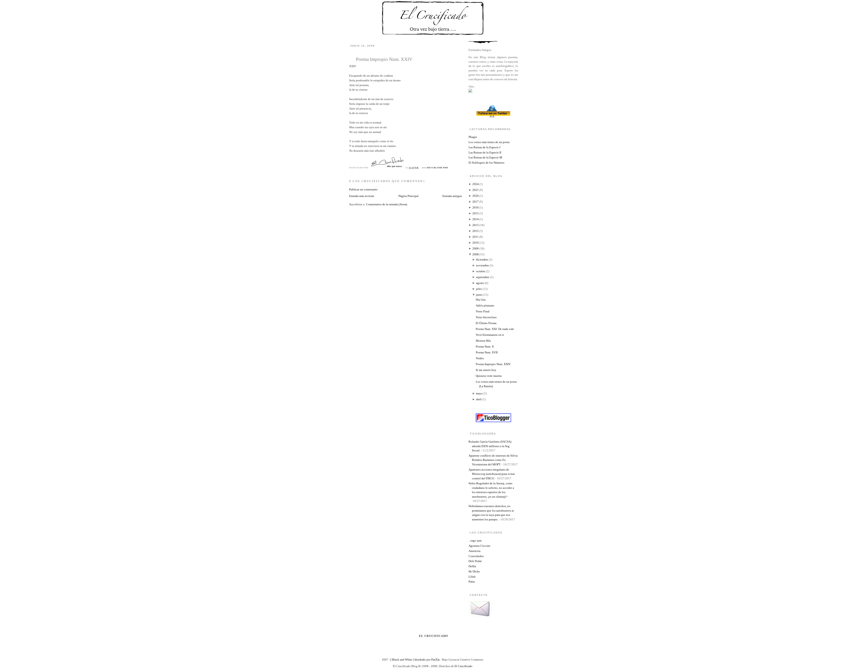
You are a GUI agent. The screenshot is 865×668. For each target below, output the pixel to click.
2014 (475, 219)
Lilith (472, 576)
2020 (475, 195)
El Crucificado (463, 666)
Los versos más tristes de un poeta (489, 142)
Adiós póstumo (485, 305)
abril (479, 399)
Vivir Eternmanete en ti (490, 334)
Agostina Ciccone (479, 545)
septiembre (482, 277)
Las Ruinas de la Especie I (484, 147)
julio (479, 289)
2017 (475, 201)
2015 (475, 213)
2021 (475, 190)
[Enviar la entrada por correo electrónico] (449, 167)
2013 (475, 225)
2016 (475, 207)
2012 (475, 231)
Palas (472, 581)
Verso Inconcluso (486, 317)
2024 (475, 184)
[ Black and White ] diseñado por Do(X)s (415, 659)
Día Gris (481, 299)
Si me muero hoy (486, 370)
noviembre (482, 265)
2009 (475, 248)
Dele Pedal (475, 561)
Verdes (480, 358)
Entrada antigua (452, 196)
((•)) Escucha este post (435, 167)
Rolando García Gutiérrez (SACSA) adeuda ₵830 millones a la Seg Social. (490, 446)
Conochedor (476, 556)
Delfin (472, 566)
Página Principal (408, 196)
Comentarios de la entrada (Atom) (386, 204)
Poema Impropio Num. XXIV (384, 59)
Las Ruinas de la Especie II (485, 152)
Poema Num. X (485, 346)
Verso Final (482, 311)
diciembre (482, 259)
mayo (479, 393)
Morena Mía (483, 340)
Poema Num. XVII (487, 352)
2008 (475, 254)
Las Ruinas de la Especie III (485, 157)
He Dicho (474, 571)
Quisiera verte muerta (489, 375)
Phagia (473, 137)
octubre (480, 271)
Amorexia (474, 551)
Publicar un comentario (363, 189)
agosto (480, 283)
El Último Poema (486, 323)
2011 (475, 236)
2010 (475, 242)
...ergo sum (475, 540)
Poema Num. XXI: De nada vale (495, 329)
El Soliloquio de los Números (486, 162)
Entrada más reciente (361, 196)
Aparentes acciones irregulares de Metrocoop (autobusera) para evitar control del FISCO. (492, 474)
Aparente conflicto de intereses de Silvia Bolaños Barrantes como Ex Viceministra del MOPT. (493, 460)
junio (479, 294)
